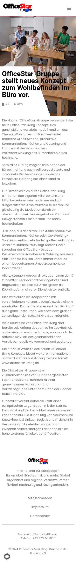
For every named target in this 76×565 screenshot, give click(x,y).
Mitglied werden (40, 498)
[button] (69, 8)
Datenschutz (40, 516)
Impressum (40, 507)
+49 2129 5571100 (44, 538)
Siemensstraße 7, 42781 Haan (37, 534)
